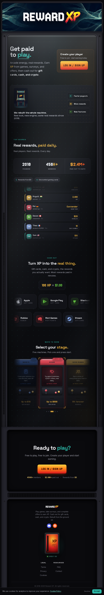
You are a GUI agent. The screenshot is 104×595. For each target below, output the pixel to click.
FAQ (58, 567)
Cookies (43, 575)
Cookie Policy (55, 591)
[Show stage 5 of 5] (57, 411)
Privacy (43, 571)
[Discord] (49, 526)
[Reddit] (55, 526)
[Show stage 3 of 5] (52, 411)
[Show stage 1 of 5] (46, 411)
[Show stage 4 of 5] (55, 411)
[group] (52, 382)
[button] (75, 60)
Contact (59, 571)
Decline (87, 591)
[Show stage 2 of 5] (48, 411)
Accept (97, 591)
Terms (43, 567)
